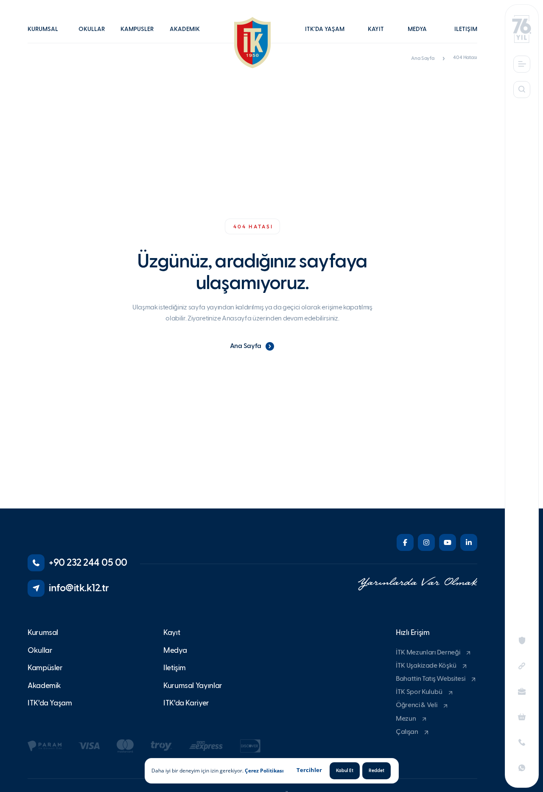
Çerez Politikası (264, 770)
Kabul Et (344, 770)
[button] (47, 35)
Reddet (376, 770)
